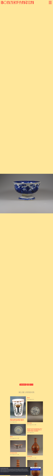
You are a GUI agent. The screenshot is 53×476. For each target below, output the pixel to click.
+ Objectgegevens (23, 384)
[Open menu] (51, 2)
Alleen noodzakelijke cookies (35, 469)
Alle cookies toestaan (35, 467)
